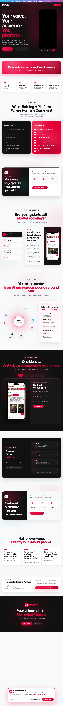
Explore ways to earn (39, 187)
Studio (42, 375)
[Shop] (53, 50)
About (29, 4)
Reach (24, 4)
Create (15, 4)
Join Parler (57, 4)
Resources (35, 4)
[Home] (42, 50)
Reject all (12, 699)
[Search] (45, 50)
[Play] (48, 50)
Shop (31, 375)
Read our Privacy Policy (40, 694)
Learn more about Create (13, 467)
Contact (37, 623)
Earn (20, 4)
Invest (42, 4)
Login (51, 4)
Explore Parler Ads (36, 513)
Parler (20, 375)
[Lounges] (51, 50)
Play (26, 375)
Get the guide (46, 587)
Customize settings (35, 699)
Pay (37, 375)
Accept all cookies (48, 699)
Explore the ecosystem (21, 49)
